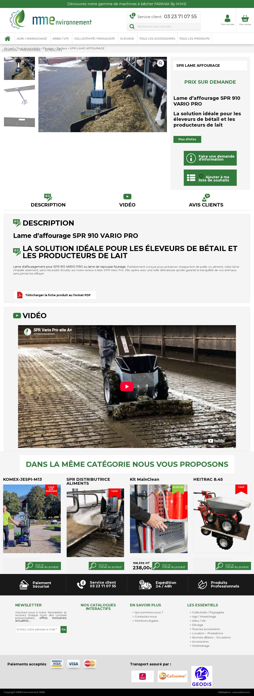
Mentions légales (146, 620)
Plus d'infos (187, 139)
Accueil (7, 38)
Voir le (47, 566)
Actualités (53, 50)
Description (48, 204)
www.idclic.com (241, 692)
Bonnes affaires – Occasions (211, 637)
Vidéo (127, 204)
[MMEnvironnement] (51, 19)
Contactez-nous (146, 616)
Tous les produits (194, 38)
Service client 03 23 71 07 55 (103, 584)
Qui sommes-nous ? (149, 612)
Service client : (167, 16)
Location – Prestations (21, 50)
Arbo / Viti (60, 38)
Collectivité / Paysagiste (94, 38)
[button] (160, 63)
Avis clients (206, 204)
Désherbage (201, 645)
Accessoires (200, 641)
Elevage (127, 38)
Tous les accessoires (157, 38)
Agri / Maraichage (32, 38)
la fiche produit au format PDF (58, 295)
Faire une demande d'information (217, 158)
